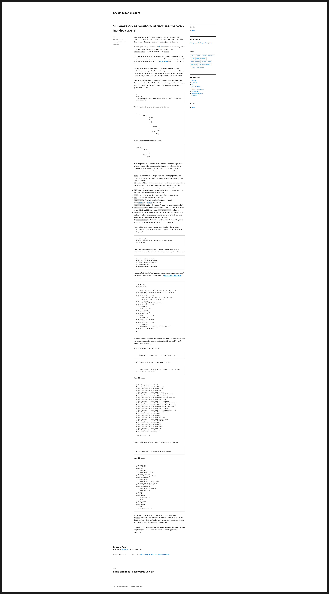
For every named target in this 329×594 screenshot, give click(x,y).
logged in (125, 549)
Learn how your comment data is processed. (154, 554)
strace (209, 61)
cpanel (199, 55)
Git (192, 84)
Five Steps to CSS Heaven (172, 275)
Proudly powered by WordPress (134, 586)
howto (192, 58)
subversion (116, 44)
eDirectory (194, 82)
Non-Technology (196, 86)
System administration (205, 64)
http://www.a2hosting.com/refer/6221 (201, 43)
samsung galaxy (195, 61)
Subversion (163, 47)
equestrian (211, 55)
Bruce (114, 37)
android (193, 55)
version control (163, 61)
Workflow (194, 95)
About (193, 30)
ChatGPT (194, 81)
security (204, 61)
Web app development (119, 41)
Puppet (193, 88)
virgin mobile (200, 67)
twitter (192, 67)
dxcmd (204, 55)
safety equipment (201, 58)
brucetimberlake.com (126, 12)
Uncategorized (196, 91)
